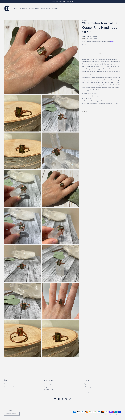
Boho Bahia (110, 414)
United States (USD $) (11, 413)
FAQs (85, 384)
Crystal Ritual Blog (49, 390)
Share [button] (85, 111)
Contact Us (87, 393)
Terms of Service (88, 390)
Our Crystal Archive (9, 387)
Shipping (84, 38)
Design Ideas (47, 387)
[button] (112, 8)
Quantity (84, 44)
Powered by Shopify (117, 414)
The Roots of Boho (9, 384)
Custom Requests (49, 384)
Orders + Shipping (88, 387)
